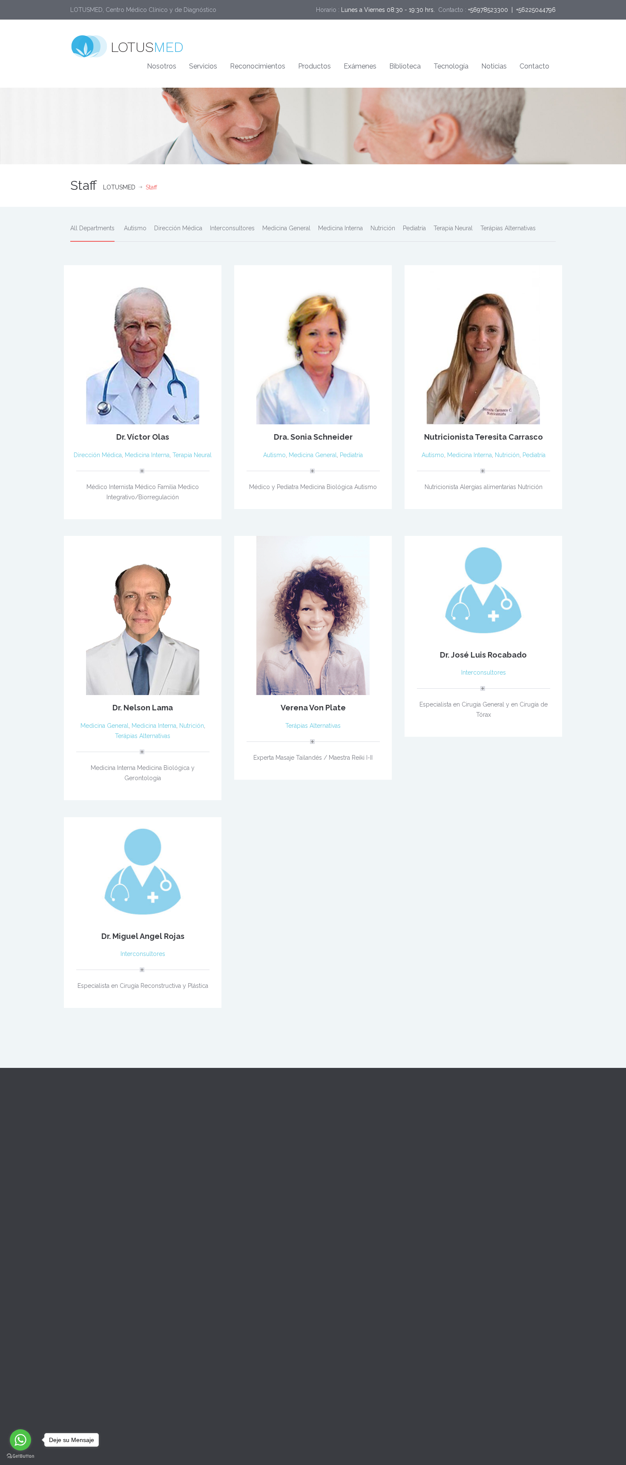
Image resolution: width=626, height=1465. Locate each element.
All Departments (92, 228)
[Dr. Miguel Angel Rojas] (142, 869)
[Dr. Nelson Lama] (142, 614)
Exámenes (360, 66)
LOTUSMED (119, 187)
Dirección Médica (178, 228)
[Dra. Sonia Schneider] (313, 343)
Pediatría (414, 228)
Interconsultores (232, 228)
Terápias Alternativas (508, 228)
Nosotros (161, 66)
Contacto (534, 66)
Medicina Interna (340, 228)
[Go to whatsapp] (20, 1440)
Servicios (203, 66)
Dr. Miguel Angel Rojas (142, 936)
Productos (314, 66)
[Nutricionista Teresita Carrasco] (483, 343)
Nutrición (382, 228)
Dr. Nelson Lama (142, 707)
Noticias (494, 66)
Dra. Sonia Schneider (313, 436)
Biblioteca (405, 66)
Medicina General (286, 228)
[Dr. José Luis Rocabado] (483, 588)
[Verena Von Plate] (313, 614)
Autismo (135, 228)
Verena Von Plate (313, 707)
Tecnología (451, 66)
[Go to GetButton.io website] (20, 1456)
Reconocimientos (257, 66)
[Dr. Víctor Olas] (142, 343)
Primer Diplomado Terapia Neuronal (244, 1141)
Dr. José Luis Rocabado (483, 654)
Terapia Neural (453, 228)
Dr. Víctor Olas (142, 436)
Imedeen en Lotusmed (226, 1179)
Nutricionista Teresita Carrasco (483, 436)
